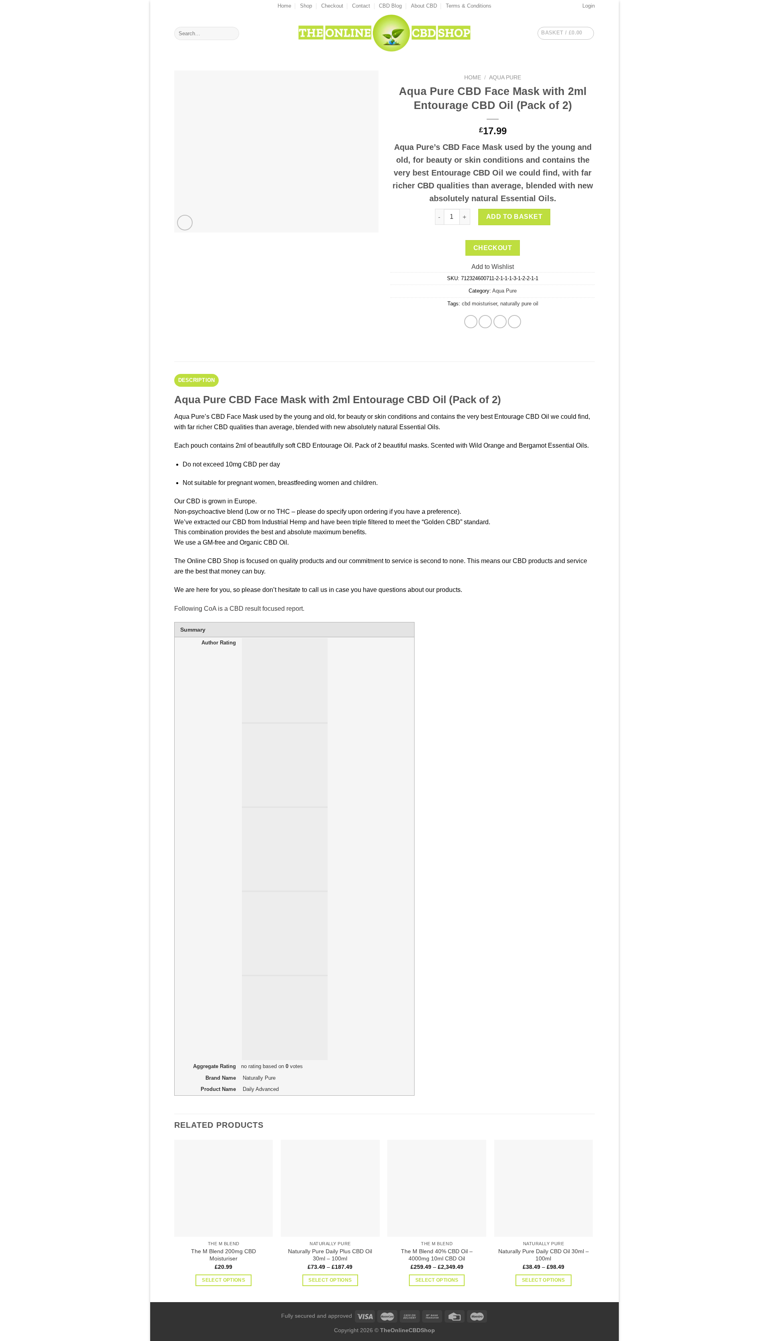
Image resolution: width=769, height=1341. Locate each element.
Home (284, 6)
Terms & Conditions (468, 6)
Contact (361, 6)
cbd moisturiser (479, 304)
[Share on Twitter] (485, 321)
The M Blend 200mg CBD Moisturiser (223, 1255)
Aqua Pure (505, 78)
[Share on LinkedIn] (514, 321)
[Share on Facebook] (470, 321)
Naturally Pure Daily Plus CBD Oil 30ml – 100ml (330, 1255)
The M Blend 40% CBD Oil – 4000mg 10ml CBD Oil (437, 1255)
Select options (223, 1280)
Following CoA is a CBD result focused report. (239, 608)
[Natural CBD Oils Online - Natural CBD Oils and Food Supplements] (384, 33)
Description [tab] (196, 380)
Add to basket (514, 216)
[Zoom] (185, 222)
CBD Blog (390, 6)
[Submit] (231, 33)
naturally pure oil (519, 304)
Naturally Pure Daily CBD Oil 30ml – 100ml (543, 1255)
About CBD (424, 6)
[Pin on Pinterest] (500, 321)
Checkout (332, 6)
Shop (306, 6)
